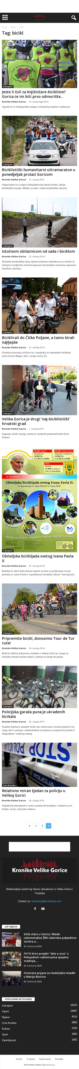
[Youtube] (43, 909)
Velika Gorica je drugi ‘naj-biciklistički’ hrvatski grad (36, 421)
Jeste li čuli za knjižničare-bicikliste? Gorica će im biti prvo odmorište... (34, 94)
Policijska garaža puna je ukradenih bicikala (33, 714)
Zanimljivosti (9, 1040)
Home (4, 27)
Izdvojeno (8, 86)
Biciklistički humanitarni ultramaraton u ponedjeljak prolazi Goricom (38, 172)
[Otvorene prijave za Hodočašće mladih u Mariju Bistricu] (11, 978)
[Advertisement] (39, 6)
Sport (5, 1034)
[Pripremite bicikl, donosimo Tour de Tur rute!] (39, 609)
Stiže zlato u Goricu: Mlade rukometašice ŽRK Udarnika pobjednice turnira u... (50, 937)
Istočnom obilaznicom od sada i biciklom (38, 251)
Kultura (6, 1028)
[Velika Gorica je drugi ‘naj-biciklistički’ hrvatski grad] (39, 390)
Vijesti (5, 1011)
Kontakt (59, 1058)
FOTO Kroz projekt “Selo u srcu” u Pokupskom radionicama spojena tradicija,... (46, 957)
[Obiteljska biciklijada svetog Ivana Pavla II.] (39, 499)
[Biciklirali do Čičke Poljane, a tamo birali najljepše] (39, 305)
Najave (6, 1017)
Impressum (45, 1058)
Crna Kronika (9, 785)
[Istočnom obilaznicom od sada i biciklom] (39, 222)
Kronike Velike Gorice (14, 101)
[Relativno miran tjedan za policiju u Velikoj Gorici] (39, 765)
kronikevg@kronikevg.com (46, 901)
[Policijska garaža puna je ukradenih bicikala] (39, 687)
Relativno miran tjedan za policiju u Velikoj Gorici (33, 793)
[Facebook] (36, 909)
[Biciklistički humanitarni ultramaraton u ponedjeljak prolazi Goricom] (39, 141)
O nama (31, 1058)
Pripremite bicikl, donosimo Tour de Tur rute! (38, 641)
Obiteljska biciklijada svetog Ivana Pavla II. (37, 558)
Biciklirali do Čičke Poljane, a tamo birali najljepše (38, 340)
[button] (73, 18)
